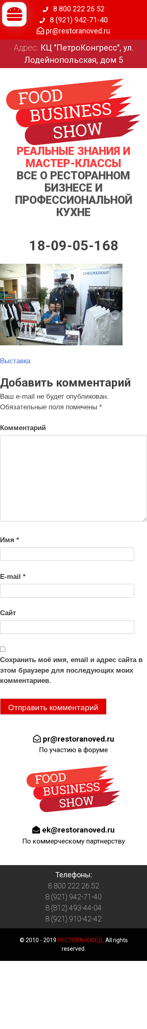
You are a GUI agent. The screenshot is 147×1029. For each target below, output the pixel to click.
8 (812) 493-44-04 (73, 907)
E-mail (13, 577)
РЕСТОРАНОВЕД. (80, 940)
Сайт (8, 613)
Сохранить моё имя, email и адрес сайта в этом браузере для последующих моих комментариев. (71, 670)
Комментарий (23, 428)
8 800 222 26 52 (78, 8)
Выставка (15, 361)
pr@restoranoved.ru (77, 30)
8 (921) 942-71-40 (78, 19)
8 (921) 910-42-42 (73, 918)
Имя (9, 540)
